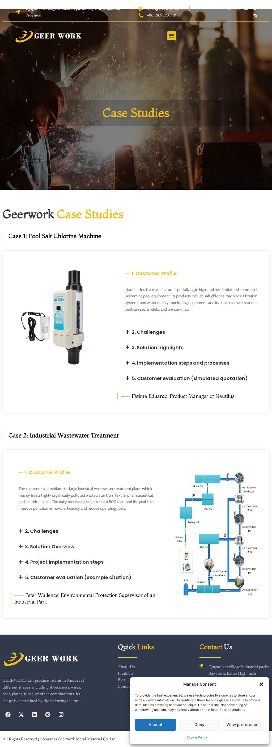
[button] (261, 684)
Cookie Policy (196, 737)
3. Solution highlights (158, 347)
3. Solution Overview (49, 546)
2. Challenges (148, 332)
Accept (155, 724)
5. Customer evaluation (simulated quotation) (190, 378)
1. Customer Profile (154, 273)
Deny (199, 724)
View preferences (243, 724)
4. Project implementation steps (64, 562)
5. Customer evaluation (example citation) (78, 577)
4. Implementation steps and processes (180, 363)
